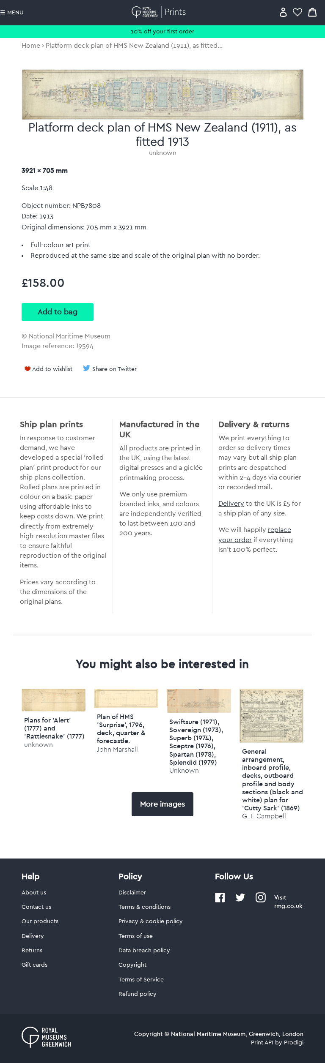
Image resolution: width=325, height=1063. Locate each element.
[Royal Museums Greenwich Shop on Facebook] (220, 901)
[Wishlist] (297, 12)
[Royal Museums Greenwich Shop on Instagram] (261, 901)
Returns (32, 951)
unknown (162, 153)
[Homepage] (160, 12)
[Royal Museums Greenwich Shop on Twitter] (240, 901)
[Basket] (312, 12)
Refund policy (137, 994)
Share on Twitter (114, 369)
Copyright (132, 965)
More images (162, 804)
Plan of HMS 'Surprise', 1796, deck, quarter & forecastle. (121, 728)
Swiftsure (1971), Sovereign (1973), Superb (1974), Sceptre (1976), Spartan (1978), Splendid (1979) (196, 741)
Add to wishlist (52, 369)
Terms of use (135, 936)
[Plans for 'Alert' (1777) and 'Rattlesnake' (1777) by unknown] (54, 709)
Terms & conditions (144, 907)
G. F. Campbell (264, 816)
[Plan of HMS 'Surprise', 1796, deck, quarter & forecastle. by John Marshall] (126, 706)
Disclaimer (132, 893)
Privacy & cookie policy (150, 921)
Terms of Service (141, 980)
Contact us (36, 907)
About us (34, 893)
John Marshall (117, 749)
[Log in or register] (283, 12)
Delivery (231, 503)
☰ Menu (12, 13)
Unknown (184, 770)
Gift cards (34, 965)
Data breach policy (144, 951)
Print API (262, 1043)
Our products (40, 921)
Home (31, 45)
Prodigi (293, 1043)
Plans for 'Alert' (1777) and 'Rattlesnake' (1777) (54, 728)
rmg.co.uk (288, 906)
